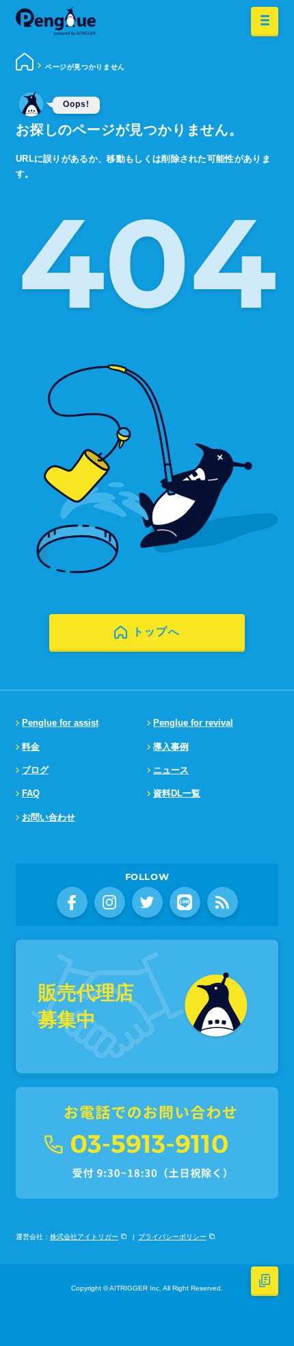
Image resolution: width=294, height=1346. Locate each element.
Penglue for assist (60, 723)
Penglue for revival (193, 723)
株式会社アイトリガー (84, 1236)
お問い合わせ (48, 817)
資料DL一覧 (176, 793)
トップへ (156, 631)
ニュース (171, 770)
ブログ (35, 770)
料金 (31, 747)
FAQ (31, 793)
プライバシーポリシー (172, 1236)
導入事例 (171, 747)
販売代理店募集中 (86, 1006)
